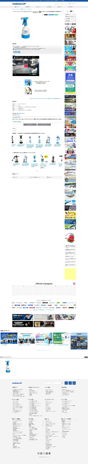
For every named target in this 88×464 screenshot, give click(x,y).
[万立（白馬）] (25, 308)
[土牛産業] (37, 305)
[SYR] (45, 303)
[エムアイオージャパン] (58, 303)
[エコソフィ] (25, 303)
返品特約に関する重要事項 (17, 121)
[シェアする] (42, 14)
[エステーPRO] (38, 303)
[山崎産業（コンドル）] (71, 308)
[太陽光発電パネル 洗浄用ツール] (45, 341)
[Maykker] (58, 308)
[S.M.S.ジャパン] (32, 303)
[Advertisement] (70, 274)
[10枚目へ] (43, 350)
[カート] (73, 4)
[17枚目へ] (48, 350)
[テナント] (18, 305)
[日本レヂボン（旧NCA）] (63, 305)
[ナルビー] (44, 305)
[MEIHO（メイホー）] (51, 308)
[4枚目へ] (39, 350)
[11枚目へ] (44, 350)
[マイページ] (75, 4)
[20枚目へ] (50, 350)
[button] (17, 7)
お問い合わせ (18, 113)
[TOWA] (31, 305)
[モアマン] (64, 308)
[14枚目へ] (46, 350)
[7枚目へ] (41, 350)
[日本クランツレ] (57, 305)
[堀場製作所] (12, 308)
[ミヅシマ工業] (38, 308)
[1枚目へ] (37, 350)
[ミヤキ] (45, 308)
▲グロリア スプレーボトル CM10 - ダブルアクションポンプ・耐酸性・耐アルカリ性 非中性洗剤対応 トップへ (46, 98)
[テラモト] (24, 305)
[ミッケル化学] (32, 308)
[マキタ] (19, 308)
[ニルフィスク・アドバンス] (70, 305)
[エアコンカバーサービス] (19, 303)
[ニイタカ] (50, 305)
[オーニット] (64, 303)
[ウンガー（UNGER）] (12, 303)
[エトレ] (51, 303)
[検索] (69, 3)
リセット (86, 357)
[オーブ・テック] (71, 303)
